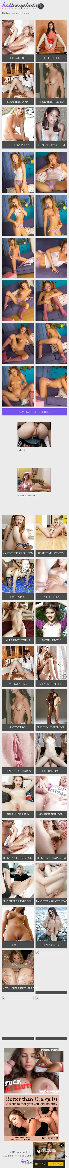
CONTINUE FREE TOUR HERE (34, 411)
